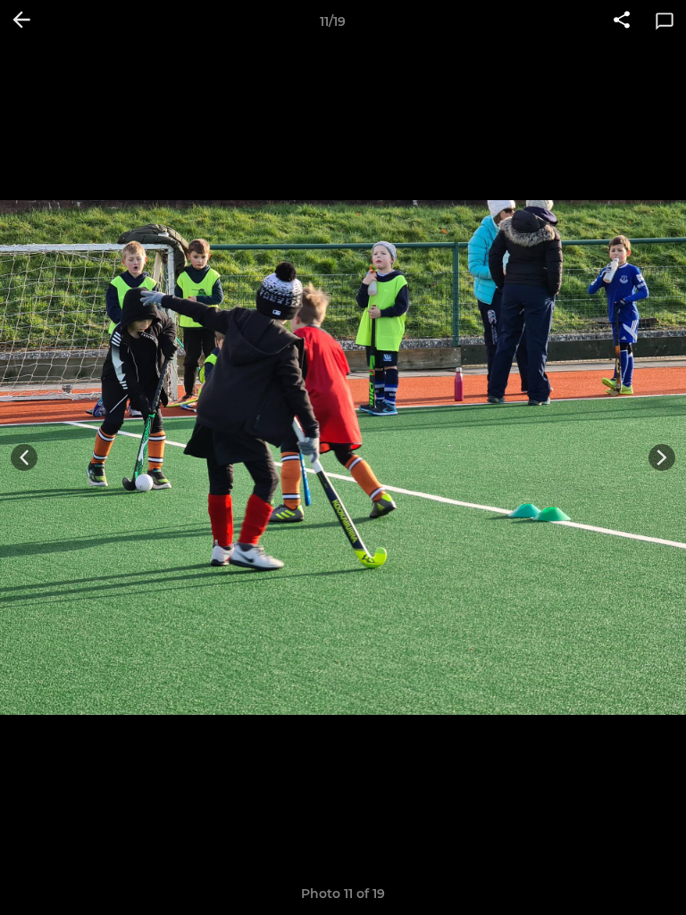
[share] (621, 21)
